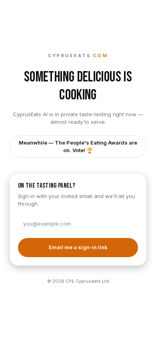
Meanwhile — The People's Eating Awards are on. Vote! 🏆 (78, 146)
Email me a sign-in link (78, 247)
